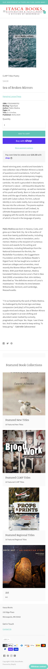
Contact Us (7, 629)
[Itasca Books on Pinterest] (8, 655)
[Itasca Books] (24, 11)
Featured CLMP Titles (17, 477)
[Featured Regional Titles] (24, 509)
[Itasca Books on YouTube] (15, 655)
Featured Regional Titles (20, 535)
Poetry (16, 75)
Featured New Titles (17, 420)
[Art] (24, 566)
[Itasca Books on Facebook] (4, 655)
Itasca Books (19, 661)
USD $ (6, 639)
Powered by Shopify (9, 664)
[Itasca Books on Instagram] (11, 655)
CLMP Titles (8, 75)
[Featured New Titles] (24, 393)
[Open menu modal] (4, 11)
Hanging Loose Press (12, 96)
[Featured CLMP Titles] (24, 451)
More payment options (24, 148)
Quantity (6, 119)
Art (7, 592)
